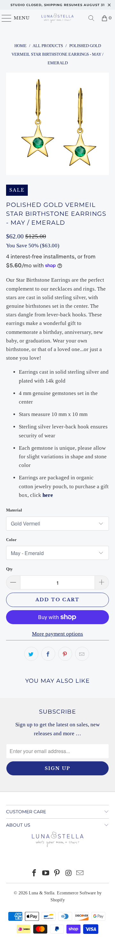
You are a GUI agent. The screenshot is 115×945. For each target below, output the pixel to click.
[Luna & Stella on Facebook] (34, 873)
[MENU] (3, 18)
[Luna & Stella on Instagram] (68, 873)
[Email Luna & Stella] (80, 873)
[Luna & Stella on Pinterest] (57, 873)
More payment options (57, 634)
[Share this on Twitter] (31, 654)
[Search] (91, 18)
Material (14, 510)
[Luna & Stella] (57, 18)
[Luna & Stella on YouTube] (45, 873)
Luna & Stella (41, 893)
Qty (9, 569)
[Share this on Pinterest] (65, 654)
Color (11, 539)
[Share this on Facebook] (48, 654)
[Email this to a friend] (82, 654)
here (47, 495)
